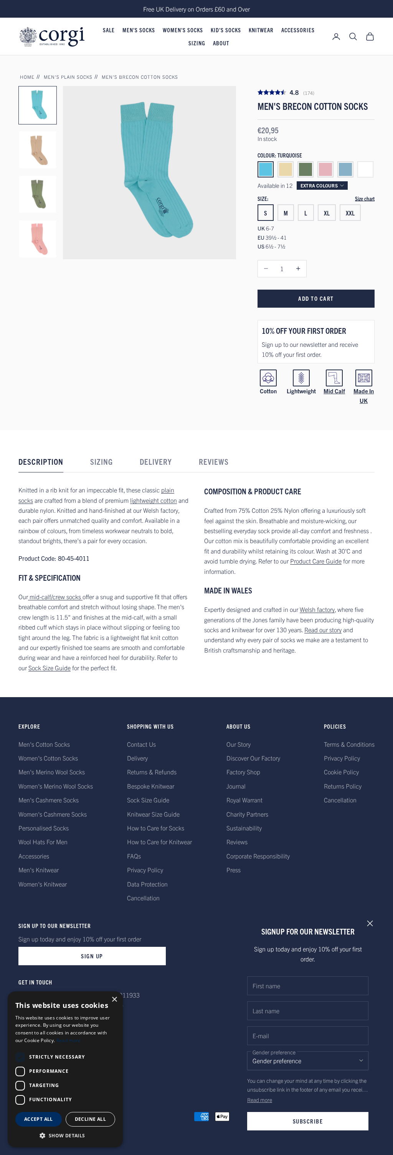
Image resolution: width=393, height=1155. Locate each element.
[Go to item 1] (37, 105)
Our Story (238, 744)
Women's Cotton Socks (48, 758)
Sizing (196, 43)
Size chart (365, 198)
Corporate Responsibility (258, 856)
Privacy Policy (145, 869)
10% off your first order (304, 330)
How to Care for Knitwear (159, 841)
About (221, 43)
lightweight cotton (153, 500)
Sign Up (92, 955)
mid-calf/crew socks (55, 596)
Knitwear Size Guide (153, 814)
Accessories (298, 30)
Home (27, 77)
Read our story (323, 629)
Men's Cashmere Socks (48, 800)
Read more (259, 1099)
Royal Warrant (244, 800)
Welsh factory (317, 609)
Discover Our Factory (253, 758)
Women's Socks (183, 30)
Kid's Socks (226, 30)
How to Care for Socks (155, 828)
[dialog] (65, 1069)
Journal (236, 786)
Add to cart (316, 298)
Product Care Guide (316, 561)
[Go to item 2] (37, 150)
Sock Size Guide (49, 667)
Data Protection (147, 884)
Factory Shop (243, 772)
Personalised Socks (43, 828)
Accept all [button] (38, 1119)
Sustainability (244, 828)
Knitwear (261, 30)
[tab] (40, 463)
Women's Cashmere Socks (52, 814)
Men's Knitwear (38, 869)
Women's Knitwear (42, 884)
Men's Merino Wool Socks (51, 772)
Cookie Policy (341, 772)
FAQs (134, 856)
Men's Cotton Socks (44, 744)
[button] (65, 1136)
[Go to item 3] (37, 194)
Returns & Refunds (152, 772)
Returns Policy (343, 786)
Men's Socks (138, 30)
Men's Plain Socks (68, 77)
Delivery (137, 758)
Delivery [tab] (156, 461)
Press (233, 869)
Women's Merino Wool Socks (55, 786)
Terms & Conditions (349, 744)
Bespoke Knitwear (150, 786)
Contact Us (141, 744)
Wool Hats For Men (43, 841)
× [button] (114, 1000)
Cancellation (143, 897)
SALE (109, 30)
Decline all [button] (90, 1119)
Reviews (237, 841)
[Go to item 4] (37, 239)
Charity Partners (247, 814)
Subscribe (308, 1121)
